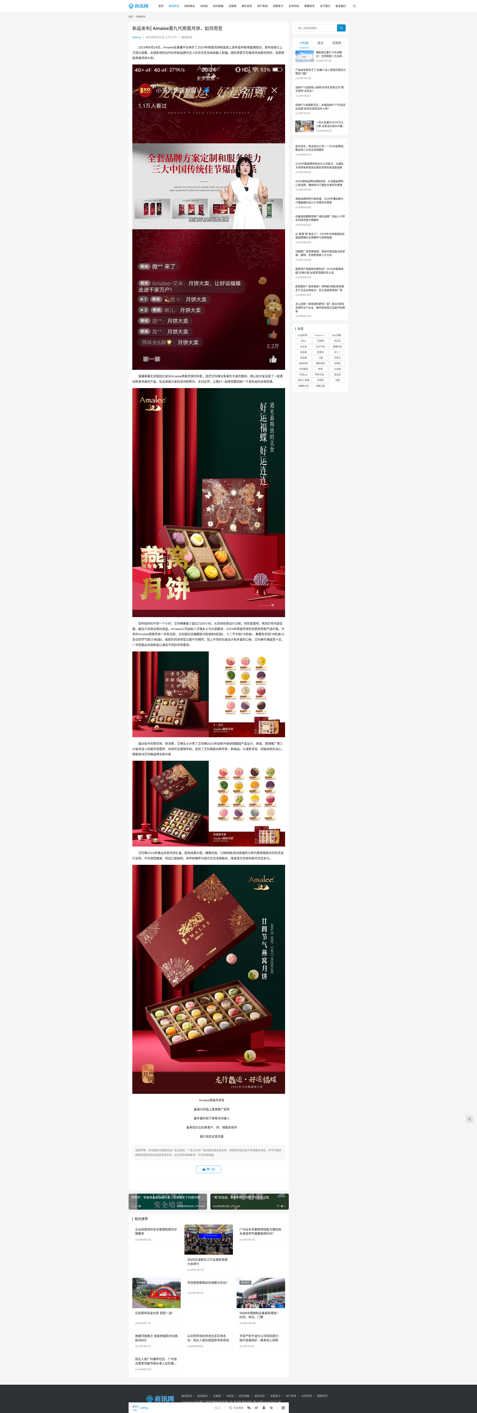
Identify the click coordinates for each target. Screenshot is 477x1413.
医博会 (320, 352)
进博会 (320, 380)
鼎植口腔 (320, 386)
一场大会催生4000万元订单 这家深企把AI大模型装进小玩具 (330, 126)
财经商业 (189, 5)
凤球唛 (303, 352)
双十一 (337, 352)
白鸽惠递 (303, 369)
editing (136, 37)
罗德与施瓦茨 (321, 374)
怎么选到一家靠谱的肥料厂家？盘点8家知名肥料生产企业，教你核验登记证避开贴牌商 (320, 307)
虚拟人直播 (303, 380)
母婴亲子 (278, 5)
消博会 (337, 363)
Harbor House (321, 335)
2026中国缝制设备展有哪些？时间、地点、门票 (259, 1315)
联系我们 (341, 5)
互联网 (232, 5)
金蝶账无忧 (303, 386)
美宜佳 (337, 374)
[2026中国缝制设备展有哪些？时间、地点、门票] (261, 1293)
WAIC (303, 340)
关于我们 (325, 5)
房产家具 (262, 5)
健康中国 (337, 346)
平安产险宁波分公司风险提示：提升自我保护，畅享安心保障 (260, 1338)
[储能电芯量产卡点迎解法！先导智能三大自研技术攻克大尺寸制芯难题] (304, 56)
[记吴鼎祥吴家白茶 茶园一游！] (156, 1293)
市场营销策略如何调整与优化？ (208, 1283)
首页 (161, 5)
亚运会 (337, 340)
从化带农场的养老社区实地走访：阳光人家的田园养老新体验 (208, 1338)
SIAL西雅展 (337, 335)
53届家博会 (303, 335)
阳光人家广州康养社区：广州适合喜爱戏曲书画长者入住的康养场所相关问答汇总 (156, 1361)
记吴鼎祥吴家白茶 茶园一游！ (155, 1313)
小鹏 (320, 357)
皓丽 (320, 369)
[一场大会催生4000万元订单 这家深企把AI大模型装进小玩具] (304, 126)
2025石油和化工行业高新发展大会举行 (207, 1262)
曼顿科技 (303, 363)
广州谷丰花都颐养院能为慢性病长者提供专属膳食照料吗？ (260, 1231)
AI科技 (204, 5)
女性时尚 (294, 5)
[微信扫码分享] (249, 1407)
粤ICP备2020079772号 (267, 1401)
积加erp (303, 374)
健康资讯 (309, 5)
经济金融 (218, 5)
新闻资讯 (174, 5)
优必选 (303, 346)
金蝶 (337, 380)
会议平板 (320, 346)
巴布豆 (337, 357)
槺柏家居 (320, 363)
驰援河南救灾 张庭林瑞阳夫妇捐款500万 (156, 1338)
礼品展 (337, 369)
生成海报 (237, 1407)
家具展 (303, 357)
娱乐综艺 (247, 5)
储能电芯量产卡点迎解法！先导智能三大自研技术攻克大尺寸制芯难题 (330, 56)
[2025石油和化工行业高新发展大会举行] (208, 1240)
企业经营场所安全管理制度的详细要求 (156, 1231)
